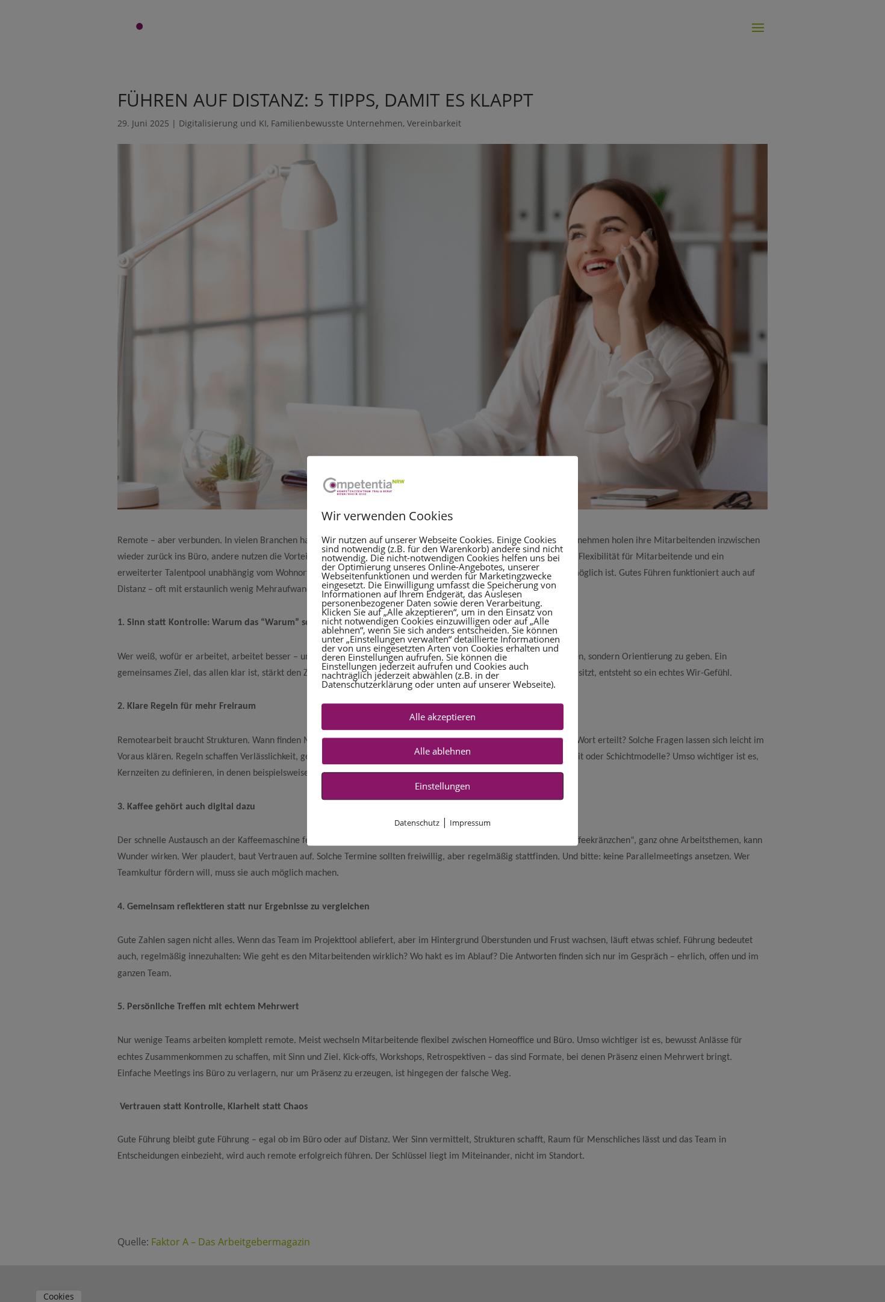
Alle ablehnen (442, 752)
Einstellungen (442, 786)
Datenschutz (416, 823)
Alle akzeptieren (442, 717)
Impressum (470, 823)
